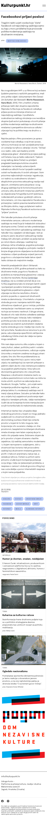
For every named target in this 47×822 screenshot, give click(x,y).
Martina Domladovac (17, 41)
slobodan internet (34, 509)
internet (7, 509)
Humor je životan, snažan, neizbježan (23, 559)
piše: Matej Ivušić (8, 631)
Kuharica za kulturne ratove (18, 615)
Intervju (6, 555)
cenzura (6, 499)
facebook (7, 504)
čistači (18, 499)
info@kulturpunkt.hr (10, 777)
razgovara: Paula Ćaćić (10, 574)
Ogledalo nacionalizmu (15, 671)
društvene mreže (34, 499)
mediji (18, 509)
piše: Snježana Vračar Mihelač (13, 687)
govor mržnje (22, 504)
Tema (4, 611)
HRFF (36, 504)
